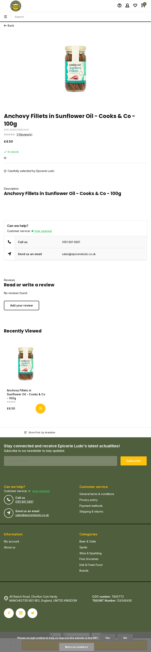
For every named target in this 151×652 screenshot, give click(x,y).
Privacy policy (88, 500)
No (125, 637)
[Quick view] (40, 408)
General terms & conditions (96, 494)
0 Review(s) (24, 134)
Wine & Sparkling (90, 553)
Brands (83, 570)
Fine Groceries (89, 559)
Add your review (21, 305)
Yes (107, 637)
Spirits (83, 547)
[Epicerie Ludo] (15, 6)
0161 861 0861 (71, 242)
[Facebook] (9, 613)
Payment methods (91, 505)
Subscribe (133, 461)
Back (11, 25)
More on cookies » (76, 646)
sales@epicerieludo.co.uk (79, 254)
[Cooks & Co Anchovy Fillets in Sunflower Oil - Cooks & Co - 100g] (25, 363)
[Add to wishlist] (5, 158)
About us (9, 547)
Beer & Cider (87, 541)
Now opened (43, 231)
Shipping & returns (91, 511)
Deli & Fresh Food (90, 565)
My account (11, 541)
